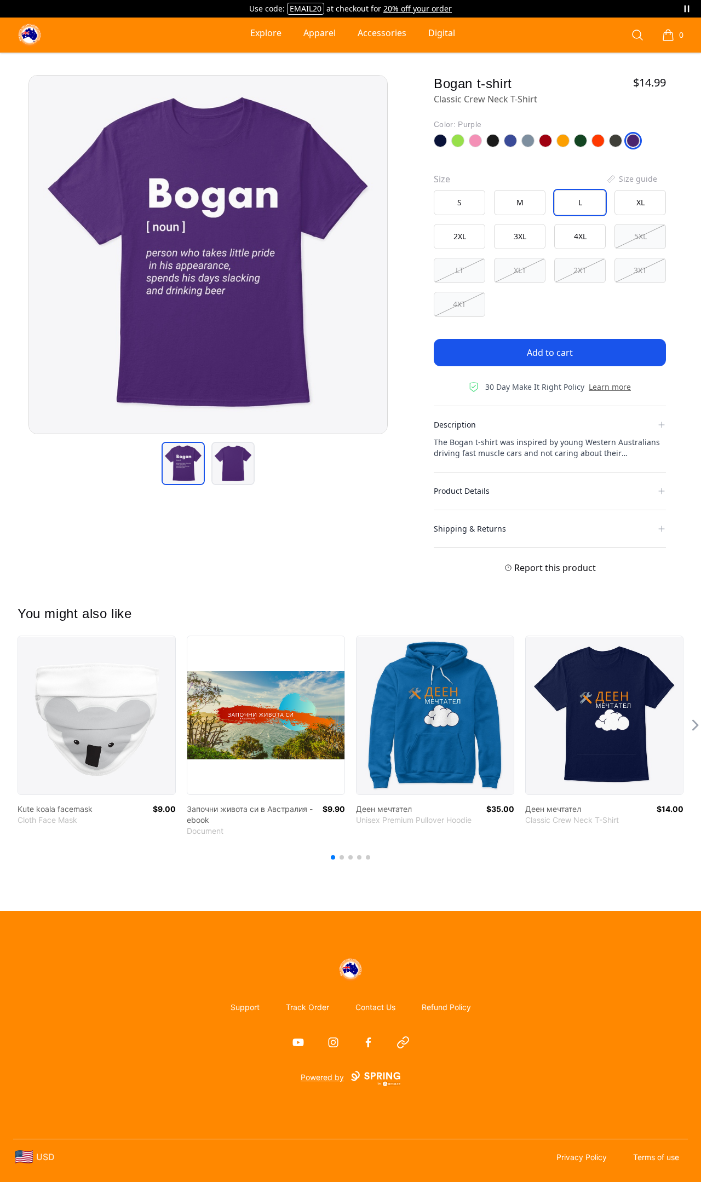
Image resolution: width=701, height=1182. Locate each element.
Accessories (382, 33)
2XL (459, 236)
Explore (265, 33)
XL (640, 202)
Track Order (307, 1007)
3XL (520, 236)
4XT (459, 304)
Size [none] (442, 179)
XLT (520, 270)
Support (245, 1007)
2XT (580, 270)
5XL (640, 236)
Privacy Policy (581, 1157)
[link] (96, 715)
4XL (580, 236)
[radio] (459, 202)
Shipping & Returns (470, 528)
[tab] (183, 463)
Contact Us (375, 1007)
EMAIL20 (305, 8)
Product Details (462, 491)
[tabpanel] (208, 254)
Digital (441, 33)
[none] (631, 179)
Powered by (322, 1077)
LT (460, 270)
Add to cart (550, 353)
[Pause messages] (687, 8)
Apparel (319, 33)
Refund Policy (446, 1007)
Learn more (610, 387)
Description (455, 424)
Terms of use (656, 1157)
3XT (640, 270)
